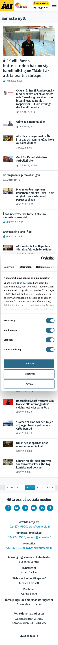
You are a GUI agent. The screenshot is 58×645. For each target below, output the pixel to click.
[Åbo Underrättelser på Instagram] (25, 508)
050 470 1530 (15, 548)
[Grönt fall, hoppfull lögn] (8, 123)
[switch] (50, 330)
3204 (50, 487)
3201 (20, 487)
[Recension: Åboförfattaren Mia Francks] (8, 402)
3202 (30, 487)
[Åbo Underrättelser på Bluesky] (17, 508)
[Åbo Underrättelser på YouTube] (34, 508)
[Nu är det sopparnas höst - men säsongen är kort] (8, 444)
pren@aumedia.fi (39, 526)
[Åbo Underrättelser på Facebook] (8, 508)
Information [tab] (25, 267)
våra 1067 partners (21, 283)
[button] (40, 7)
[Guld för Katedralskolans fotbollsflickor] (8, 159)
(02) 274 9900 (18, 526)
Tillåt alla (29, 363)
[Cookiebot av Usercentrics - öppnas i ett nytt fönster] (41, 258)
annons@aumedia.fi (39, 537)
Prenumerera (41, 3)
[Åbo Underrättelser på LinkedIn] (42, 508)
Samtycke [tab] (9, 267)
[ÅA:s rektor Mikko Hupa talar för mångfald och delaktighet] (8, 248)
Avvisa (29, 384)
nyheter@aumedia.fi (39, 548)
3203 (40, 487)
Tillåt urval (29, 373)
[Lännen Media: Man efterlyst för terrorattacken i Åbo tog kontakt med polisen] (8, 462)
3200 (9, 487)
